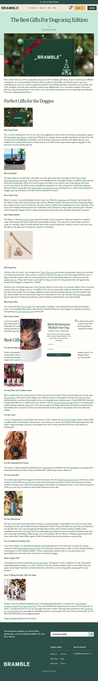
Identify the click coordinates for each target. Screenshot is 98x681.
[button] (59, 355)
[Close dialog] (76, 321)
